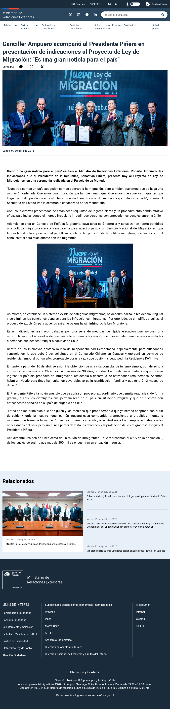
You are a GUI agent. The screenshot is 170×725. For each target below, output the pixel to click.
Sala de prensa (156, 27)
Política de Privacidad (15, 641)
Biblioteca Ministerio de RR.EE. (20, 634)
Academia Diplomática (58, 640)
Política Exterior (25, 27)
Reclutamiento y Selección (17, 627)
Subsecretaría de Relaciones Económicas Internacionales (115, 27)
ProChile (50, 612)
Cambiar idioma (159, 4)
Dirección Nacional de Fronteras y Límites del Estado (76, 654)
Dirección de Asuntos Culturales (63, 647)
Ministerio (9, 25)
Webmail (141, 618)
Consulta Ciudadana (14, 620)
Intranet (140, 612)
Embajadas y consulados (48, 27)
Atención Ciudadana (14, 655)
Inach (48, 618)
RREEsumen (78, 4)
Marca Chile (52, 626)
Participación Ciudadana (16, 613)
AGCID (49, 633)
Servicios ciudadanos (76, 27)
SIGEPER (95, 4)
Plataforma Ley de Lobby (17, 648)
